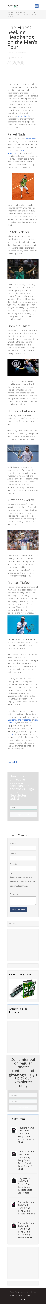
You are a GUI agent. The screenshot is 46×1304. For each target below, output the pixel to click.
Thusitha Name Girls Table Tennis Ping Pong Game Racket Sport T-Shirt (26, 1135)
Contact (33, 1292)
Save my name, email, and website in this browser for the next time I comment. (22, 881)
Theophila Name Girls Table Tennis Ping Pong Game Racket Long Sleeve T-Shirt (26, 1230)
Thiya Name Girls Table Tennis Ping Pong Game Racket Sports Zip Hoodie (25, 1185)
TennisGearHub (16, 58)
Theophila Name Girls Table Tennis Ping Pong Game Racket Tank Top (26, 1208)
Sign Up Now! (23, 1108)
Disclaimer (24, 1292)
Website (13, 864)
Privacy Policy (14, 1292)
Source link (12, 762)
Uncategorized (21, 53)
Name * (13, 843)
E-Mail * (13, 854)
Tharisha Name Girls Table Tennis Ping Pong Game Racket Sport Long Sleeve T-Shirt (26, 1160)
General (10, 53)
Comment (14, 894)
